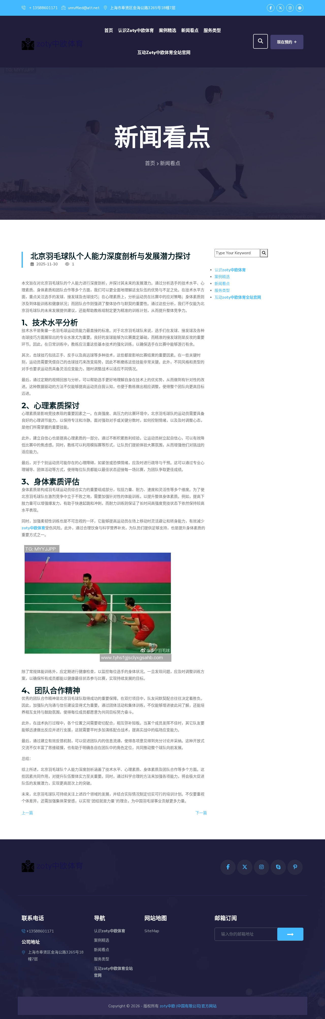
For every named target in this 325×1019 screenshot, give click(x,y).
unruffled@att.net (84, 7)
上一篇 (27, 813)
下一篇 (201, 813)
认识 (136, 30)
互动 (163, 53)
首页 (108, 30)
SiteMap (151, 930)
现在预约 (287, 41)
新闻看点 (190, 30)
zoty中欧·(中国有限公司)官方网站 (188, 1006)
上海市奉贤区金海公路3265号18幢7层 (142, 7)
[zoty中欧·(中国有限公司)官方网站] (61, 43)
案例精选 (167, 30)
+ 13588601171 (43, 7)
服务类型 (212, 30)
